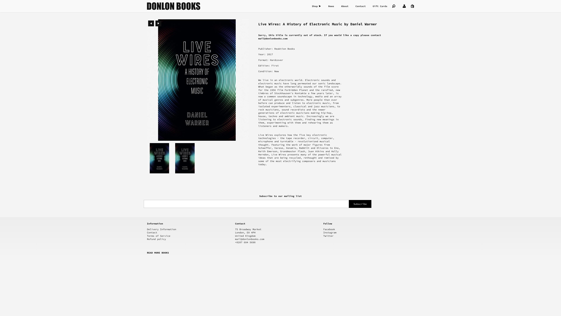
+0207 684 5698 (245, 242)
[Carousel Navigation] (154, 23)
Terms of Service (158, 235)
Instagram (329, 232)
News (331, 6)
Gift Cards (380, 6)
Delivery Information (161, 229)
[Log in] (404, 6)
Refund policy (156, 239)
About (344, 6)
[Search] (393, 6)
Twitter (328, 235)
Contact (360, 6)
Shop (315, 6)
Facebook (329, 229)
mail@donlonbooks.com (249, 239)
